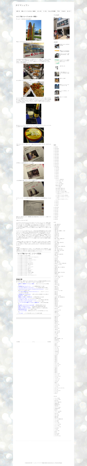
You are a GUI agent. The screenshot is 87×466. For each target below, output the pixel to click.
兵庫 (55, 302)
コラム (56, 420)
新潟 (55, 280)
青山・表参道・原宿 (58, 242)
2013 (56, 207)
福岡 (55, 269)
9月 (56, 172)
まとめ (56, 428)
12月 (57, 167)
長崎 (55, 286)
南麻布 (56, 311)
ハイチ (56, 386)
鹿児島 (56, 289)
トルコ (56, 377)
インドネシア (57, 310)
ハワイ (56, 256)
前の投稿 (49, 341)
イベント (56, 422)
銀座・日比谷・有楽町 (58, 238)
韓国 (55, 294)
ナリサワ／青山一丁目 (59, 180)
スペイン (56, 285)
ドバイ (56, 342)
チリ (55, 334)
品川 (55, 258)
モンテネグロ (57, 390)
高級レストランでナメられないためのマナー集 (64, 85)
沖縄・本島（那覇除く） (59, 230)
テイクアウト (57, 435)
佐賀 (55, 343)
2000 (56, 219)
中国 (55, 358)
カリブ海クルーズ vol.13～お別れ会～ (25, 258)
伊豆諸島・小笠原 (58, 306)
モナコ (56, 389)
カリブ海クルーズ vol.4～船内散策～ (25, 270)
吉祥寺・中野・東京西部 (59, 297)
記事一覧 (18, 11)
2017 (56, 161)
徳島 (55, 317)
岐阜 (55, 320)
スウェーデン (57, 364)
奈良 (55, 319)
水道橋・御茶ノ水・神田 (59, 267)
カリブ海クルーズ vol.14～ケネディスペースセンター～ (28, 257)
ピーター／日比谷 (59, 182)
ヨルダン (56, 365)
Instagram (63, 11)
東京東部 (56, 339)
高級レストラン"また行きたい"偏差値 (28, 11)
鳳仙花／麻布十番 (59, 185)
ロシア (56, 391)
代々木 (56, 278)
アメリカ (56, 251)
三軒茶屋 (56, 351)
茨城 (55, 371)
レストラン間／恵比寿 (59, 183)
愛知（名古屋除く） (58, 338)
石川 (55, 237)
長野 (55, 293)
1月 (56, 205)
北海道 (56, 243)
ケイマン (56, 384)
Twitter (58, 11)
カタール (56, 363)
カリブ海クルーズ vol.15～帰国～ (24, 255)
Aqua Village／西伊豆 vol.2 (60, 188)
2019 (56, 158)
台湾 (55, 259)
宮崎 (55, 303)
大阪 (55, 232)
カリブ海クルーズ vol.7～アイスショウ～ (26, 266)
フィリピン (56, 315)
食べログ (69, 11)
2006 (56, 217)
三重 (55, 329)
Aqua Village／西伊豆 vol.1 (60, 189)
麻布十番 (56, 225)
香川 (55, 308)
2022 (56, 154)
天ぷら (56, 434)
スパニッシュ (57, 426)
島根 (55, 337)
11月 (57, 169)
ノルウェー (56, 378)
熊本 (55, 299)
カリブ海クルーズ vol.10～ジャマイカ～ (25, 262)
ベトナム (56, 307)
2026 (56, 148)
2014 (56, 166)
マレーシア (56, 277)
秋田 (55, 323)
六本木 (56, 233)
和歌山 (56, 316)
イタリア (56, 352)
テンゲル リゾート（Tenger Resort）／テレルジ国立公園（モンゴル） (64, 60)
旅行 (55, 400)
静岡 (55, 281)
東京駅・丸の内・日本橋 (59, 246)
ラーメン (56, 412)
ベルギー (56, 380)
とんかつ (56, 430)
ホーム (33, 341)
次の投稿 (18, 341)
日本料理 (56, 408)
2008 (56, 214)
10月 (57, 170)
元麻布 (56, 321)
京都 (55, 228)
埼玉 (55, 355)
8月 (56, 173)
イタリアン (56, 399)
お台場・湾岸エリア (58, 276)
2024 (56, 151)
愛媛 (55, 298)
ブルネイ (56, 324)
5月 (56, 178)
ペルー (56, 347)
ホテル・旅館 (57, 402)
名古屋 (56, 234)
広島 (55, 304)
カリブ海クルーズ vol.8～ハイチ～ (24, 265)
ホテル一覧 (39, 11)
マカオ (56, 381)
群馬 (55, 369)
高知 (55, 345)
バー (55, 429)
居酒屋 (56, 403)
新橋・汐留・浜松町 (58, 254)
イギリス (56, 328)
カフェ (56, 421)
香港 (55, 265)
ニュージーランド (58, 290)
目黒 (55, 229)
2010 (56, 211)
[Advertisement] (33, 331)
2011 (56, 210)
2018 (56, 160)
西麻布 (56, 273)
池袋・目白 (56, 332)
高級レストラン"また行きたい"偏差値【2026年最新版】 (65, 51)
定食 (55, 413)
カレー (56, 415)
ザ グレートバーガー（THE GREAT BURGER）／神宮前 (64, 54)
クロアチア (56, 346)
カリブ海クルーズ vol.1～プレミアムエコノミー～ (27, 275)
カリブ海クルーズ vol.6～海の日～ (24, 268)
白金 (55, 241)
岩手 (55, 393)
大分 (55, 325)
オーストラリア (57, 264)
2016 (56, 163)
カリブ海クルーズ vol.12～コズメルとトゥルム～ (27, 259)
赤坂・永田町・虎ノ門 (58, 250)
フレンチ (56, 398)
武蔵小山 (56, 284)
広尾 (55, 247)
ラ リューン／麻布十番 (59, 179)
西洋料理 (56, 404)
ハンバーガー (57, 424)
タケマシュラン (22, 5)
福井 (55, 291)
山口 (55, 367)
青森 (55, 356)
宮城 (55, 359)
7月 (56, 175)
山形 (55, 360)
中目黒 (56, 252)
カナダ (56, 333)
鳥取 (55, 372)
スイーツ (56, 425)
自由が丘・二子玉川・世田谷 (60, 263)
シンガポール (57, 295)
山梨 (55, 368)
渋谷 (55, 255)
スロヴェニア (57, 376)
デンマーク (56, 341)
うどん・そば (57, 411)
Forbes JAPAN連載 (51, 11)
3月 (56, 202)
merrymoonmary (50, 462)
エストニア (56, 373)
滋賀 (55, 312)
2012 (56, 208)
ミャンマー (56, 330)
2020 (56, 157)
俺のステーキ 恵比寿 (58, 17)
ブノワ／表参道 (58, 186)
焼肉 (55, 416)
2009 (56, 213)
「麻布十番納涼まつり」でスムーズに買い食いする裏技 (64, 73)
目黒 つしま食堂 (62, 78)
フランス (56, 239)
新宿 (55, 245)
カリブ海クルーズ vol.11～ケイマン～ (25, 261)
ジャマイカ (56, 385)
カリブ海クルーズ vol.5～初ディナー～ (25, 269)
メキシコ (56, 350)
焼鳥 (55, 417)
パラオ (56, 354)
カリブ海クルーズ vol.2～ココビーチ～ (25, 273)
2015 (56, 164)
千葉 (55, 282)
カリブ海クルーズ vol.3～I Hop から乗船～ (26, 272)
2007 (56, 216)
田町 (55, 268)
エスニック (56, 407)
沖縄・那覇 (56, 224)
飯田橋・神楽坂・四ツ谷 (59, 272)
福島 (55, 382)
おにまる (56, 433)
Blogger (60, 462)
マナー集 (44, 11)
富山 (55, 271)
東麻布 (56, 260)
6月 (56, 176)
